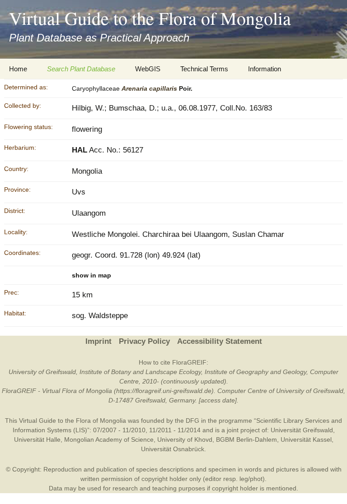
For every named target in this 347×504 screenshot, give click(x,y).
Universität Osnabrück (172, 449)
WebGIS (147, 69)
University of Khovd (184, 439)
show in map (91, 275)
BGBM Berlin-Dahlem (246, 439)
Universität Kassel (306, 439)
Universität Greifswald (302, 430)
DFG (192, 420)
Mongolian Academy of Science (109, 439)
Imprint (98, 341)
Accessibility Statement (219, 341)
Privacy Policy (144, 341)
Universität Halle (37, 439)
